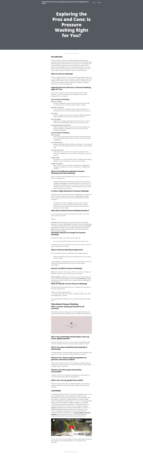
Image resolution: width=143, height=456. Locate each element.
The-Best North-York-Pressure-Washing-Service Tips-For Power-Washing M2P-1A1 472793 (65, 2)
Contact (99, 2)
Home (94, 2)
